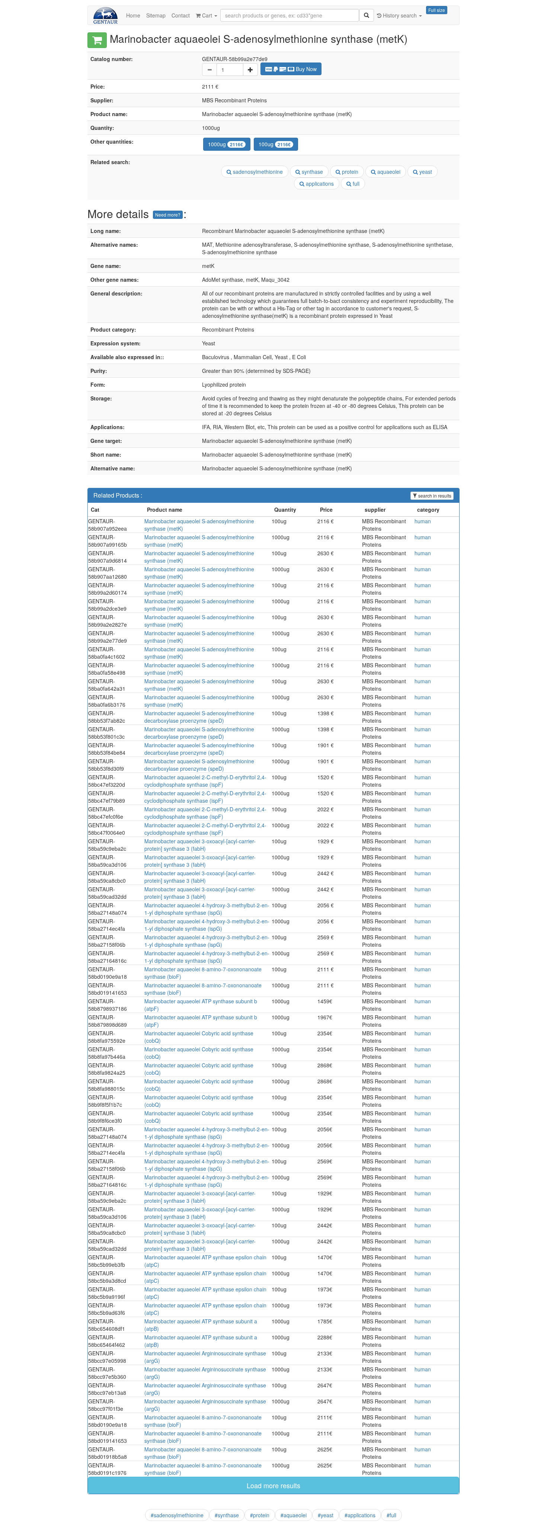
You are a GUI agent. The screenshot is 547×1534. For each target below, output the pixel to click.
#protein (259, 1515)
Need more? (167, 214)
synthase (311, 171)
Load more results (273, 1485)
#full (391, 1515)
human (423, 521)
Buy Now (305, 69)
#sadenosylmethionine (177, 1515)
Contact (181, 15)
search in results (434, 495)
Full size (436, 10)
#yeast (325, 1515)
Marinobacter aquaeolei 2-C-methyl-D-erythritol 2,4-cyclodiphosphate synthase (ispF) (205, 780)
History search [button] (399, 15)
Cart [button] (207, 15)
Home (133, 15)
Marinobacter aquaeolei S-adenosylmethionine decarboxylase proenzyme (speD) (199, 716)
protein (349, 171)
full (355, 183)
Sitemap (156, 15)
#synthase (227, 1515)
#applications (360, 1515)
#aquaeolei (294, 1515)
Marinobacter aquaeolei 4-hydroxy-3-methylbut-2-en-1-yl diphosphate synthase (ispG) (206, 908)
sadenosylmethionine (257, 171)
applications (319, 183)
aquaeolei (388, 171)
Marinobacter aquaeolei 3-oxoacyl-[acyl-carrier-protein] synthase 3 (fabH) (200, 844)
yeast (425, 171)
